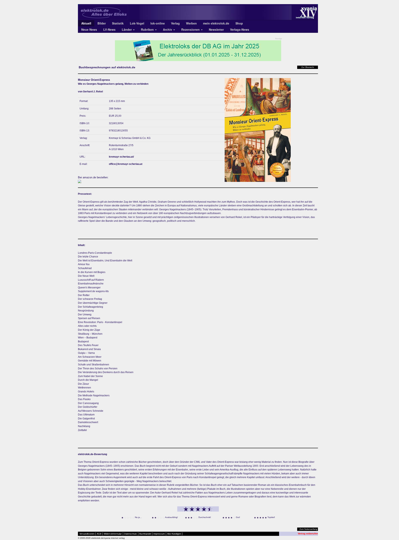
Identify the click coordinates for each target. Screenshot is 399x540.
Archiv (168, 29)
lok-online (157, 23)
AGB (99, 534)
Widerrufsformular (113, 534)
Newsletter (216, 29)
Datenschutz (130, 534)
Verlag (175, 23)
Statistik (118, 23)
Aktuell (86, 23)
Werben (191, 23)
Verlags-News (239, 29)
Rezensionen (191, 29)
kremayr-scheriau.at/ (121, 156)
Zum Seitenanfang (308, 529)
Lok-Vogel (137, 23)
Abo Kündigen (174, 534)
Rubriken (148, 29)
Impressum (159, 534)
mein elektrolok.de (216, 23)
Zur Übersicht (307, 67)
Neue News (89, 29)
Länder (127, 29)
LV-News (109, 29)
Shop (239, 23)
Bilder (101, 23)
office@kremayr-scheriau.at (125, 164)
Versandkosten (87, 534)
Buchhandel (145, 534)
